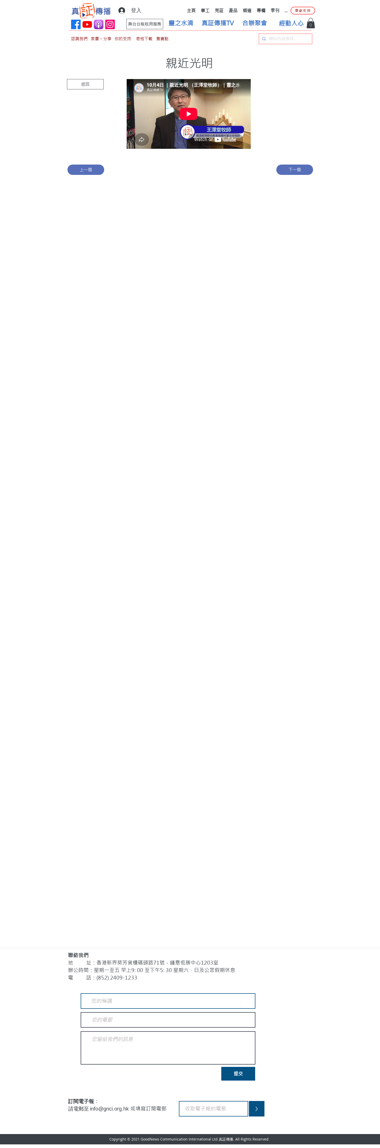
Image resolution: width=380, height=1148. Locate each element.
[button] (310, 23)
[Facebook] (76, 24)
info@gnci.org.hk (110, 1109)
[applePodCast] (98, 24)
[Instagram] (110, 24)
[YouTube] (87, 24)
